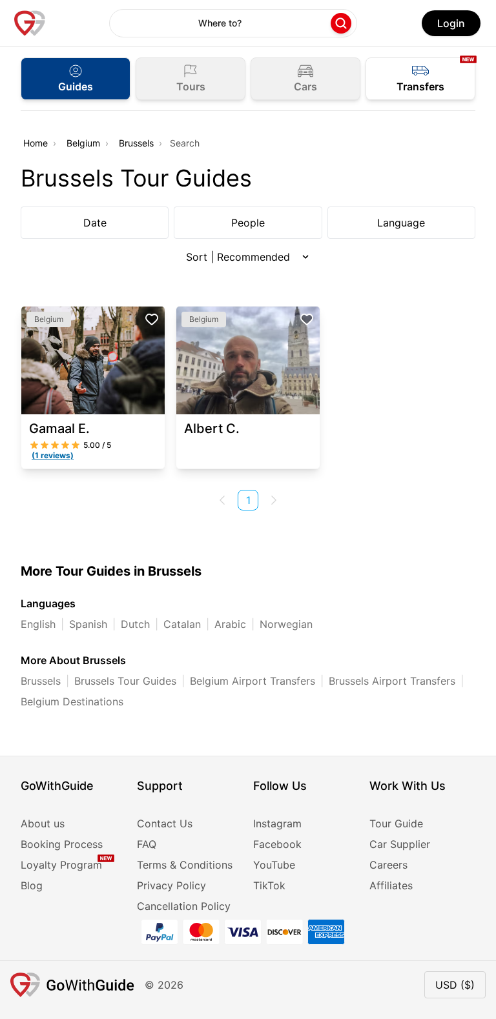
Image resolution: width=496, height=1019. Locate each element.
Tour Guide (396, 823)
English (38, 624)
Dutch (135, 624)
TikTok (269, 885)
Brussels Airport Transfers (392, 680)
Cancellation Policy (184, 906)
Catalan (182, 624)
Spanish (88, 624)
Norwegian (286, 624)
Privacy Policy (171, 885)
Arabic (230, 624)
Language (401, 222)
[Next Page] (274, 500)
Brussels (136, 142)
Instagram (277, 823)
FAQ (146, 844)
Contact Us (164, 823)
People (248, 222)
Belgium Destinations (72, 701)
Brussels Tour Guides (125, 680)
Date (95, 222)
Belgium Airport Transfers (252, 680)
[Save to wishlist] (152, 319)
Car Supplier (399, 844)
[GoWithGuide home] (29, 23)
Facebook (277, 844)
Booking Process (62, 844)
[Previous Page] (222, 500)
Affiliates (391, 885)
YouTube (274, 864)
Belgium (83, 142)
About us (43, 823)
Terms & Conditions (184, 864)
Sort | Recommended (238, 256)
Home (35, 142)
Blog (32, 885)
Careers (388, 864)
